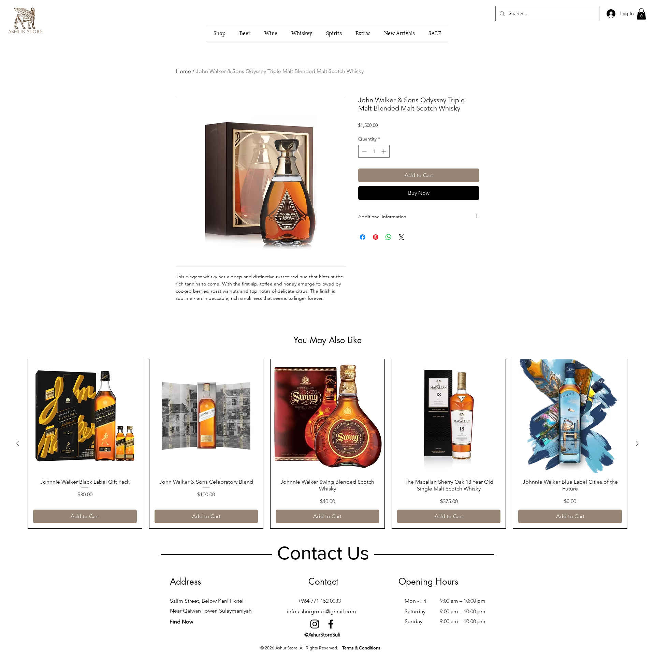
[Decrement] (363, 151)
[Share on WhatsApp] (388, 237)
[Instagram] (315, 624)
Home (183, 71)
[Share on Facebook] (363, 237)
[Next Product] (637, 444)
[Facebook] (331, 624)
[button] (641, 13)
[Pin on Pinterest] (376, 237)
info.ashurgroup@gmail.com (321, 611)
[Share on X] (401, 237)
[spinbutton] (374, 151)
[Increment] (384, 151)
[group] (327, 443)
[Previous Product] (18, 444)
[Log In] (610, 13)
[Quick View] (85, 416)
